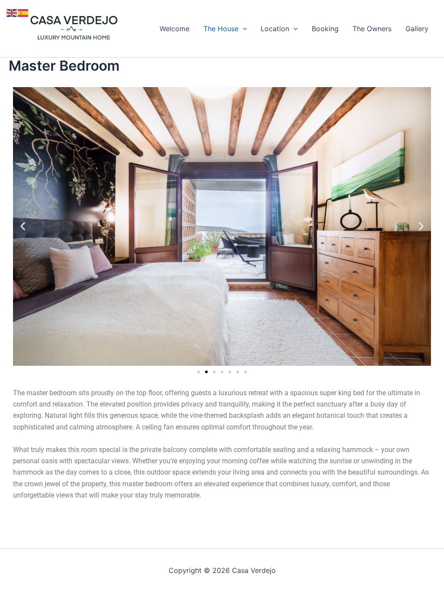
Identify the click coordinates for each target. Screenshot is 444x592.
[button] (242, 28)
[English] (12, 12)
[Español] (23, 12)
